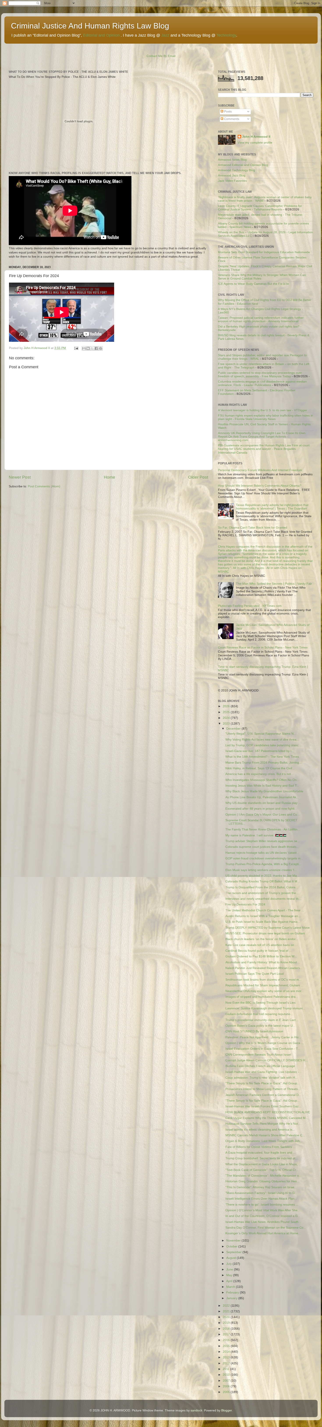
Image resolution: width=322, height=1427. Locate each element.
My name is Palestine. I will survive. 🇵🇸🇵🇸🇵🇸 (255, 835)
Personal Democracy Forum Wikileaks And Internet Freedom (260, 470)
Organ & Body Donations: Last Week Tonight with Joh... (263, 1141)
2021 (227, 1311)
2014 (227, 1351)
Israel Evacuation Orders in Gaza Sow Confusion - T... (262, 1048)
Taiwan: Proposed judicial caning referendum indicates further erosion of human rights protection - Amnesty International (261, 319)
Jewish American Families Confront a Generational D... (263, 1095)
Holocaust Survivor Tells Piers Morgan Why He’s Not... (263, 1123)
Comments (231, 119)
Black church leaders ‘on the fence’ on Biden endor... (261, 939)
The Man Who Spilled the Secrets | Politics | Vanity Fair (274, 583)
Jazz (165, 35)
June (230, 1269)
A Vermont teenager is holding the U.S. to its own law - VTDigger (262, 410)
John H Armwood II (256, 136)
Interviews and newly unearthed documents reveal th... (263, 898)
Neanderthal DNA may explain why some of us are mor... (264, 991)
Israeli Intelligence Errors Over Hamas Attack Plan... (261, 1198)
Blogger (226, 1410)
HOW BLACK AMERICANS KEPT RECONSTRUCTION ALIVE (267, 1112)
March (231, 1286)
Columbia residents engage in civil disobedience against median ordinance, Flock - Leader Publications (262, 383)
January (232, 1298)
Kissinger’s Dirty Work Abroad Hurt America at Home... (263, 1233)
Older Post (198, 477)
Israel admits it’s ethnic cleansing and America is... (260, 1129)
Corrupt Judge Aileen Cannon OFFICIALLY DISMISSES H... (266, 1060)
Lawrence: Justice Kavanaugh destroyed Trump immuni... (265, 1008)
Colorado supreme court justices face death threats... (262, 846)
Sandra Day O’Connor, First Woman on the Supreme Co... (265, 1227)
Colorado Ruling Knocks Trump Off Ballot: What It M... (262, 881)
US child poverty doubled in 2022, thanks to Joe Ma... (262, 875)
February (233, 1292)
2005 (227, 1392)
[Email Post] (76, 348)
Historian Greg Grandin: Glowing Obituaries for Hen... (262, 1181)
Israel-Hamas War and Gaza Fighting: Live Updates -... (263, 1072)
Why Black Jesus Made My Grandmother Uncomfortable (264, 791)
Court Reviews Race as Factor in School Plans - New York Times (263, 647)
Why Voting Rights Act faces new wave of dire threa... (262, 739)
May (229, 1275)
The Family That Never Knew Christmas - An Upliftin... (262, 829)
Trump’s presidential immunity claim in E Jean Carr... (261, 1020)
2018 (227, 1328)
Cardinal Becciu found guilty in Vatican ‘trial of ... (258, 950)
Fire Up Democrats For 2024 (245, 904)
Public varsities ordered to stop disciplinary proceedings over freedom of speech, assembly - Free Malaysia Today (260, 374)
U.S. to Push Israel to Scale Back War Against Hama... (262, 921)
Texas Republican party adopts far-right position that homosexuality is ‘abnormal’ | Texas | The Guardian (272, 506)
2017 (227, 1334)
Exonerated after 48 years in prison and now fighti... (261, 808)
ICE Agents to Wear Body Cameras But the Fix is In (253, 283)
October (232, 1246)
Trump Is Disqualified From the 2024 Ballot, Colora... (261, 887)
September (234, 1252)
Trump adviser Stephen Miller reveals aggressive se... (262, 841)
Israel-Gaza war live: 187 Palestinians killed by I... (259, 751)
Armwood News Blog (232, 159)
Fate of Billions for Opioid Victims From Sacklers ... (260, 1147)
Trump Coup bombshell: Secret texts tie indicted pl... (261, 1158)
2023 (227, 723)
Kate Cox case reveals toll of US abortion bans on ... (261, 945)
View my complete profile (255, 142)
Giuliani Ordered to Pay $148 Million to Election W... (261, 956)
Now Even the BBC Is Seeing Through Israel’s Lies (260, 1002)
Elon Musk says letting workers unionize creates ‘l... (261, 870)
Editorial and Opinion (101, 35)
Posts (227, 111)
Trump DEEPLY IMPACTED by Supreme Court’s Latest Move (267, 927)
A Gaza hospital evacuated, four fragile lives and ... (260, 1152)
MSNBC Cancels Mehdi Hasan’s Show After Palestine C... (265, 1135)
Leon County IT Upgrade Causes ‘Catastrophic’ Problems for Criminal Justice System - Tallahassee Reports (260, 207)
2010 (227, 1374)
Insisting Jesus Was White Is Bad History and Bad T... (262, 785)
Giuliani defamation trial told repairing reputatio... (259, 1014)
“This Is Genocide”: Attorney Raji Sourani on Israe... (261, 1187)
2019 (227, 1322)
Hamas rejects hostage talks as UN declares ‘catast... (262, 852)
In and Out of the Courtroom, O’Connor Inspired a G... (262, 1216)
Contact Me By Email (161, 56)
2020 (227, 1317)
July (229, 1263)
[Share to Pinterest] (100, 348)
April (229, 1281)
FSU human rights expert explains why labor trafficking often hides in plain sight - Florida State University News (265, 417)
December (234, 728)
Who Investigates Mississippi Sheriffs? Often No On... (262, 780)
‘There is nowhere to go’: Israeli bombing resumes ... (261, 1204)
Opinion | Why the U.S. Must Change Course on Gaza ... (264, 1043)
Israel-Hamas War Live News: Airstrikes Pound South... (263, 1222)
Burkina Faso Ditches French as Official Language (260, 1066)
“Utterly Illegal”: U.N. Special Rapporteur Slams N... (260, 733)
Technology (226, 35)
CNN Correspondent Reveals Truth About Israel (258, 1054)
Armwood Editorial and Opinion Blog (243, 165)
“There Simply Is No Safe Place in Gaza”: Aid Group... (262, 1083)
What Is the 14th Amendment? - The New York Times (262, 756)
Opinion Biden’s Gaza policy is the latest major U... (260, 1025)
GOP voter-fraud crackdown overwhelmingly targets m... (264, 858)
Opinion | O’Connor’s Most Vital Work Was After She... (262, 1210)
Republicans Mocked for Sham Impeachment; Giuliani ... (264, 985)
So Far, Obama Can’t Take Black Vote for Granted (252, 527)
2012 (227, 1363)
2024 (227, 718)
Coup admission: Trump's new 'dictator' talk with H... (261, 1077)
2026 (227, 706)
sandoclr (196, 1410)
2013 (227, 1357)
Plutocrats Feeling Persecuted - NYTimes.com (250, 605)
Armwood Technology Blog (236, 170)
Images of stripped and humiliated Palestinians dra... (261, 996)
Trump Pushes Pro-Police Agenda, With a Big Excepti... (263, 864)
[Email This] (84, 348)
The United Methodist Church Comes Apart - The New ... (264, 910)
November (234, 1240)
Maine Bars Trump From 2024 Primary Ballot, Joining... (263, 762)
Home (109, 477)
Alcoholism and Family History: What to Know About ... (262, 962)
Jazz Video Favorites (232, 180)
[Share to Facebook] (96, 348)
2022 (227, 1305)
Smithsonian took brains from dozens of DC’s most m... (263, 979)
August (231, 1258)
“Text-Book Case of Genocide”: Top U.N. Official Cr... (261, 1170)
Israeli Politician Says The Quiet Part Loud (254, 973)
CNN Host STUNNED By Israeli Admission (254, 1031)
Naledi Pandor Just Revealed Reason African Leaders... (264, 968)
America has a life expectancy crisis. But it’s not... (259, 774)
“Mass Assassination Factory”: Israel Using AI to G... (261, 1193)
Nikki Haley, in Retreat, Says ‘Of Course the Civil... (260, 768)
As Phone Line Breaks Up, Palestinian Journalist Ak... (262, 797)
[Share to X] (92, 348)
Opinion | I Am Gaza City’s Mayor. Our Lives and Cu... (262, 814)
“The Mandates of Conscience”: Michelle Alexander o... (263, 1175)
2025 (227, 712)
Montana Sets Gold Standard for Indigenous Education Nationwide (264, 252)
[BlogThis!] (88, 348)
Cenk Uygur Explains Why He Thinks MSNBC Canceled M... (266, 1118)
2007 (227, 1380)
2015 (227, 1346)
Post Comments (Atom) (44, 486)
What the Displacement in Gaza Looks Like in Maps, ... (263, 1164)
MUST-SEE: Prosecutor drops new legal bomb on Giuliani (265, 933)
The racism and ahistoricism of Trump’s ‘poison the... (262, 893)
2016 (227, 1340)
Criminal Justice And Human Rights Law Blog (90, 25)
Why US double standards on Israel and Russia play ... (263, 803)
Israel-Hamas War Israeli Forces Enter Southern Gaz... (263, 1106)
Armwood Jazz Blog (231, 175)
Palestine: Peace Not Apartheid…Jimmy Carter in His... (263, 1037)
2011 (226, 1369)
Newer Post (20, 477)
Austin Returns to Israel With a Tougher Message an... (263, 916)
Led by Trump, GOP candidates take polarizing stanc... (263, 745)
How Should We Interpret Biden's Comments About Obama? (259, 485)
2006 (227, 1386)
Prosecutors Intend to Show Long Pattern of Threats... (262, 1089)
